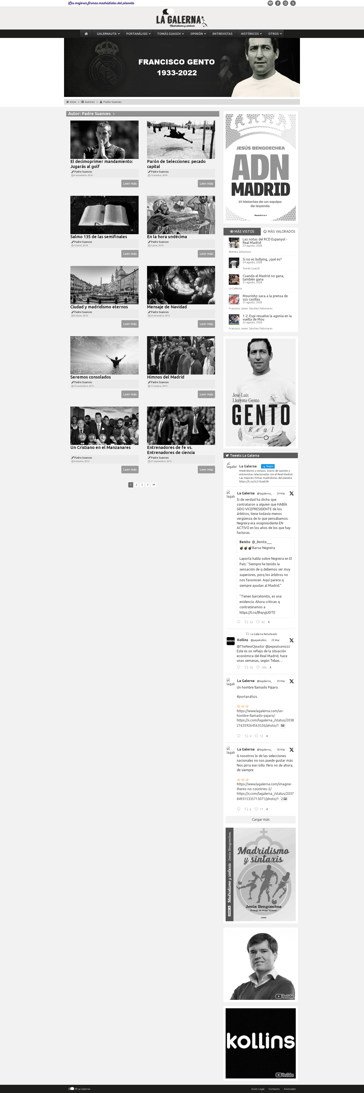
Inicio (73, 101)
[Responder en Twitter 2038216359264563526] (240, 736)
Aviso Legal (257, 1089)
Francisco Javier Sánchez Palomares (250, 308)
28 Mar (281, 749)
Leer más (130, 183)
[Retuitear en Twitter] (247, 633)
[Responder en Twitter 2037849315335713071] (240, 810)
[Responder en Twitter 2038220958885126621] (240, 622)
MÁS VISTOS (244, 231)
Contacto (274, 1089)
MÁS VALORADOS (281, 231)
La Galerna (235, 288)
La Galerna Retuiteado (263, 634)
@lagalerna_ (264, 493)
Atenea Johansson (240, 251)
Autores (90, 101)
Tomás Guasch (251, 268)
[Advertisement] (142, 538)
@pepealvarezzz (277, 646)
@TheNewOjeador (251, 646)
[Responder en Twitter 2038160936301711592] (240, 668)
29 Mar (281, 493)
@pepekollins (258, 640)
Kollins (242, 640)
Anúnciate (290, 1089)
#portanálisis (247, 696)
